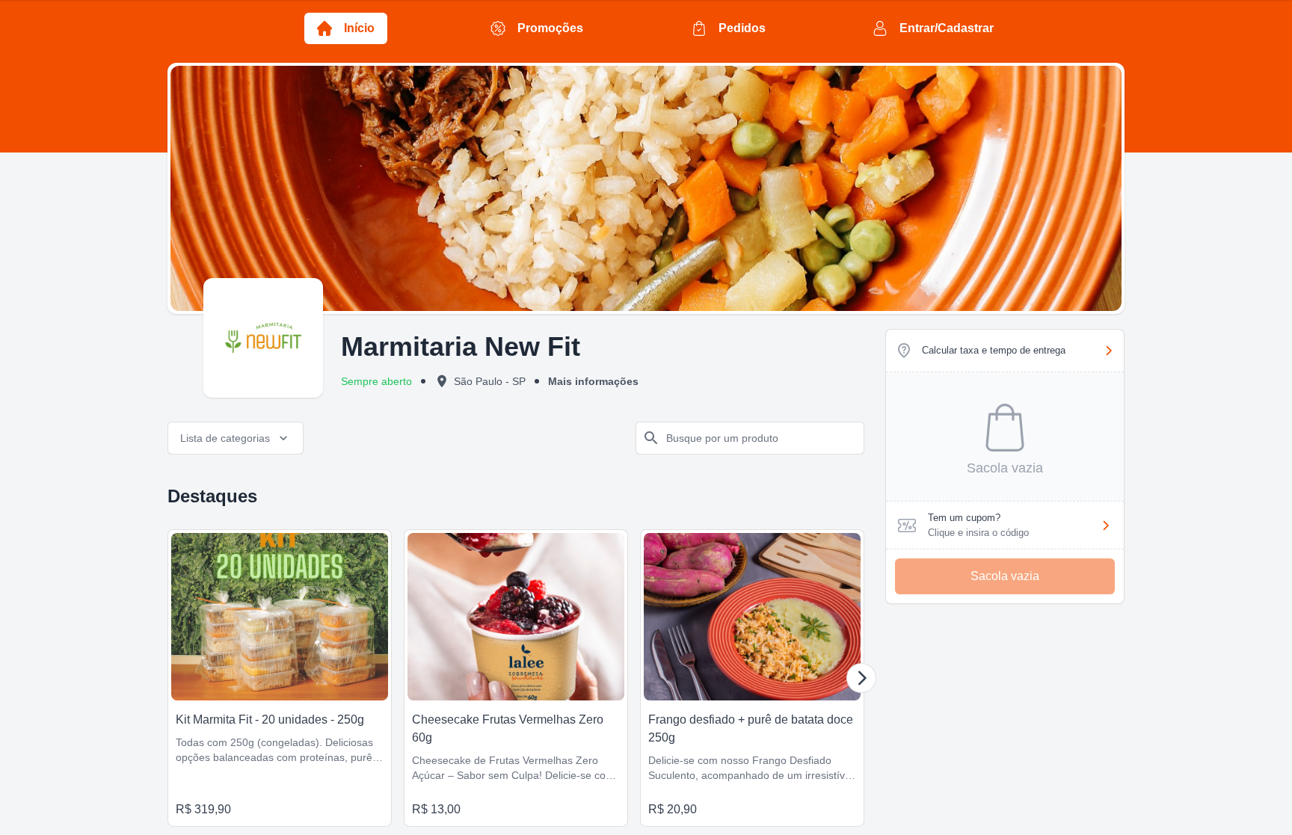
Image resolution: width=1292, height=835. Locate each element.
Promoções (550, 28)
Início (359, 28)
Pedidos (742, 28)
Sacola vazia (1004, 576)
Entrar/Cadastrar (946, 28)
